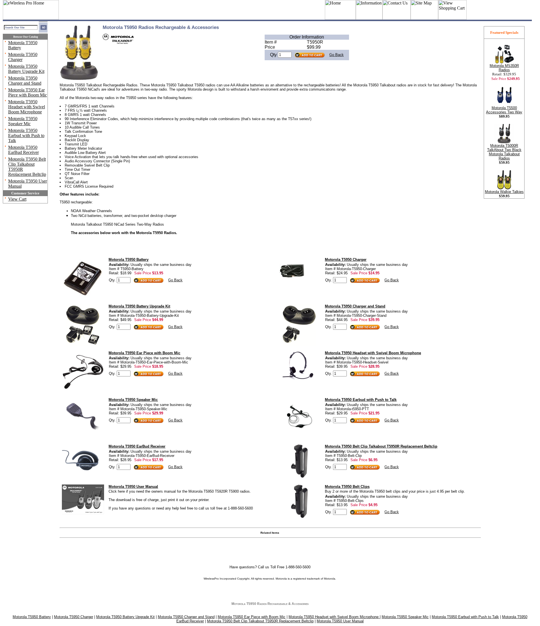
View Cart (17, 199)
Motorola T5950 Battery (128, 259)
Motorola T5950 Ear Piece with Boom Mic (27, 92)
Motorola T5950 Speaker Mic (22, 121)
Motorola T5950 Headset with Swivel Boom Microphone (26, 106)
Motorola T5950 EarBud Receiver (23, 150)
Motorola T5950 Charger (345, 259)
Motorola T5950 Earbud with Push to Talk (26, 135)
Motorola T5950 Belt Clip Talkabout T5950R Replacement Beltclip (381, 446)
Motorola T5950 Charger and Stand (24, 81)
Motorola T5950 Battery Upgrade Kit (26, 69)
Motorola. (330, 578)
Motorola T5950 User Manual (133, 486)
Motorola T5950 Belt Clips (347, 486)
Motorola (281, 578)
